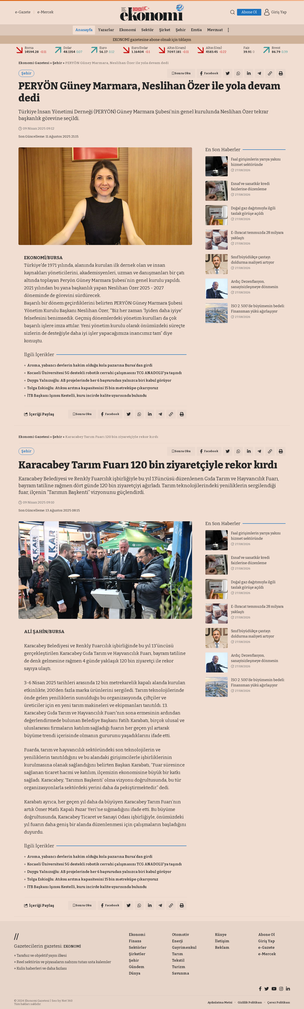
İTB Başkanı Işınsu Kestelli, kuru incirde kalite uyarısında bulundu (87, 395)
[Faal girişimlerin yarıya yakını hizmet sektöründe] (216, 166)
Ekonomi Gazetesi (33, 63)
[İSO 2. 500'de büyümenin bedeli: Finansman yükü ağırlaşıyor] (216, 313)
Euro (103, 48)
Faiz (246, 48)
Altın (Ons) (214, 48)
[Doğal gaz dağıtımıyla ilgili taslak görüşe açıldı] (216, 215)
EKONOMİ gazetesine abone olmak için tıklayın (152, 40)
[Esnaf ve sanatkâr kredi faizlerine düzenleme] (216, 191)
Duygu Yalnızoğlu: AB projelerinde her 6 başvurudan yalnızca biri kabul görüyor (99, 380)
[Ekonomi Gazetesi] (152, 12)
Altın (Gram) (176, 48)
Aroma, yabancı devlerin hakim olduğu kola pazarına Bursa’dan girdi (89, 365)
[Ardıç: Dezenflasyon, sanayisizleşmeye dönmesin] (216, 289)
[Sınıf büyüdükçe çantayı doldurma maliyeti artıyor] (216, 264)
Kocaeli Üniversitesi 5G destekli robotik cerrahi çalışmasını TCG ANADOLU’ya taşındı (104, 373)
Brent (276, 48)
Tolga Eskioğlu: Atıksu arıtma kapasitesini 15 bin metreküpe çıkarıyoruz (92, 388)
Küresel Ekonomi (68, 928)
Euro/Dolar (140, 48)
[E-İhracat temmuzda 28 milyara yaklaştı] (216, 240)
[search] (232, 12)
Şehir (57, 63)
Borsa (29, 48)
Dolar (67, 48)
